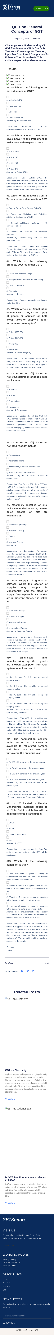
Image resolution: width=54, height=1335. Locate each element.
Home (5, 1279)
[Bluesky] (15, 81)
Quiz (4, 1293)
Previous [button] (10, 947)
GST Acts (6, 1286)
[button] (27, 8)
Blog (4, 1290)
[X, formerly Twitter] (15, 78)
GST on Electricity (16, 1070)
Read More (10, 1099)
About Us (6, 1283)
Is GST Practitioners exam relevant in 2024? (25, 1179)
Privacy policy (8, 1246)
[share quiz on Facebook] (15, 75)
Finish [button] (9, 950)
